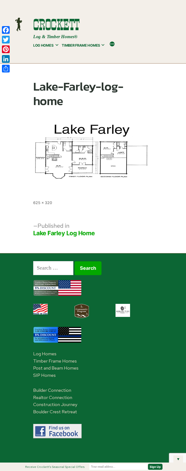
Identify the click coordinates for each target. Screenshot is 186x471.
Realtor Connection (52, 397)
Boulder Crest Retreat (55, 412)
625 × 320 (42, 202)
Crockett (56, 25)
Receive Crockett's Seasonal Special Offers (55, 467)
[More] (112, 44)
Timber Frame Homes (81, 45)
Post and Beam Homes (55, 368)
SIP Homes (44, 375)
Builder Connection (52, 390)
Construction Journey (55, 404)
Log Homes (43, 45)
